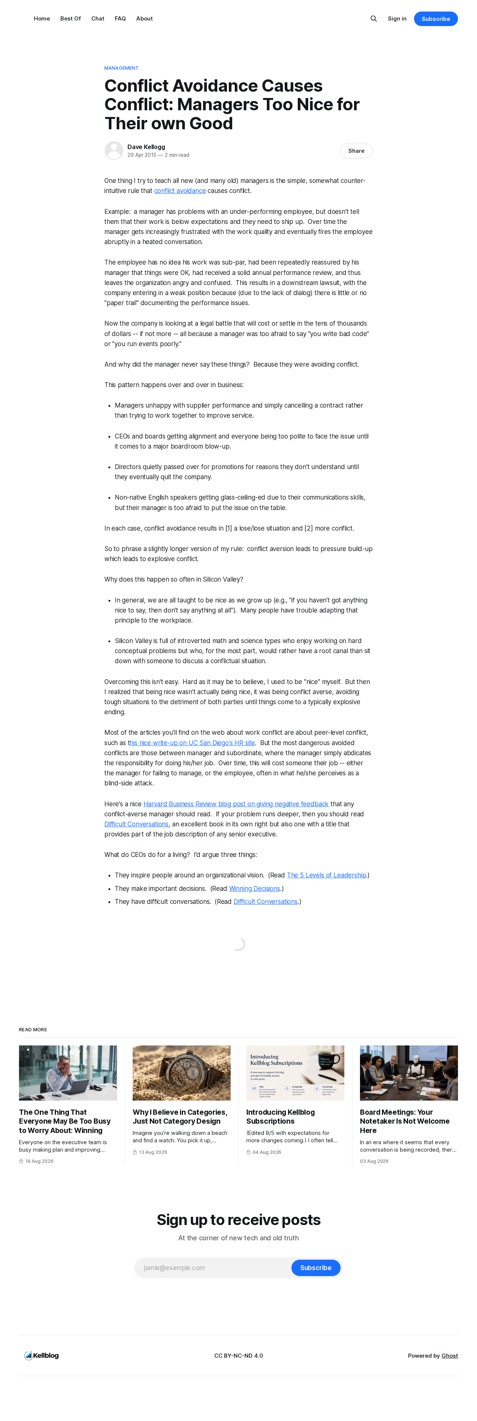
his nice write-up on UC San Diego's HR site (192, 743)
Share (356, 150)
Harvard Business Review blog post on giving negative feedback (236, 804)
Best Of (70, 18)
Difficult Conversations (136, 824)
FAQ (120, 18)
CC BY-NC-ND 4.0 (238, 1355)
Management (121, 68)
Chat (97, 18)
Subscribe (436, 18)
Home (42, 18)
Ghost (450, 1355)
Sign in (397, 18)
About (144, 18)
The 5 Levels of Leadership (326, 875)
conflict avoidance (180, 190)
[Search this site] (374, 19)
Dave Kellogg (146, 147)
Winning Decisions (254, 888)
